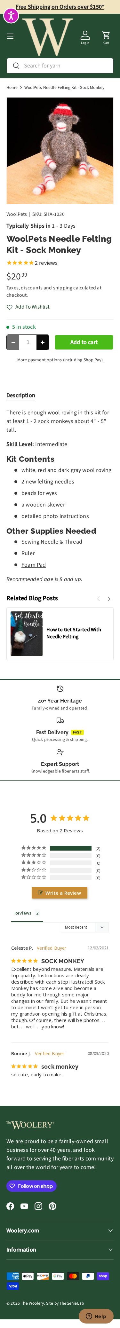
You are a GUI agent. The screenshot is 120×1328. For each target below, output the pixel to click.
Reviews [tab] (22, 913)
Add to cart (84, 342)
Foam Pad (33, 565)
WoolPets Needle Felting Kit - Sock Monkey (64, 87)
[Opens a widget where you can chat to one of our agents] (96, 1317)
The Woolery (32, 1303)
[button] (106, 36)
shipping (62, 287)
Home (12, 87)
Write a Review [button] (63, 893)
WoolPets (16, 214)
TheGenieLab (72, 1303)
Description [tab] (20, 395)
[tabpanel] (60, 496)
